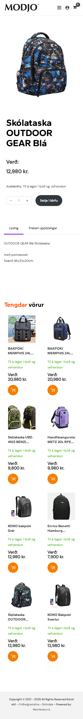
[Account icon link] (67, 8)
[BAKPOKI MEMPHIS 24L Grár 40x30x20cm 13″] (22, 318)
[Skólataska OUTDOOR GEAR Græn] (22, 584)
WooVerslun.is (41, 709)
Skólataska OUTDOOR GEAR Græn (17, 619)
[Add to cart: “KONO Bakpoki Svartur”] (52, 656)
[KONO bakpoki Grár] (22, 495)
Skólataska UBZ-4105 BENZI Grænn (20, 442)
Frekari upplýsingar (43, 228)
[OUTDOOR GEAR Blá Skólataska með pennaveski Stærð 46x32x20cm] (41, 64)
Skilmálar (47, 704)
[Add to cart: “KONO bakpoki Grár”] (13, 567)
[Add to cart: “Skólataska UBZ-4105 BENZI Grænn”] (13, 479)
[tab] (14, 228)
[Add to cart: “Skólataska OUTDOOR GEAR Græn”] (13, 656)
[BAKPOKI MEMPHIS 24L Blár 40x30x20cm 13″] (61, 318)
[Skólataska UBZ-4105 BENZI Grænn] (22, 407)
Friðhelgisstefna (29, 704)
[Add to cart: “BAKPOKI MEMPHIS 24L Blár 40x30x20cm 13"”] (52, 390)
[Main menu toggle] (59, 7)
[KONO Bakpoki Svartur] (61, 584)
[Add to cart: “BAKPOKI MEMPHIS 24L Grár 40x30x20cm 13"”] (13, 390)
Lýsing (13, 228)
